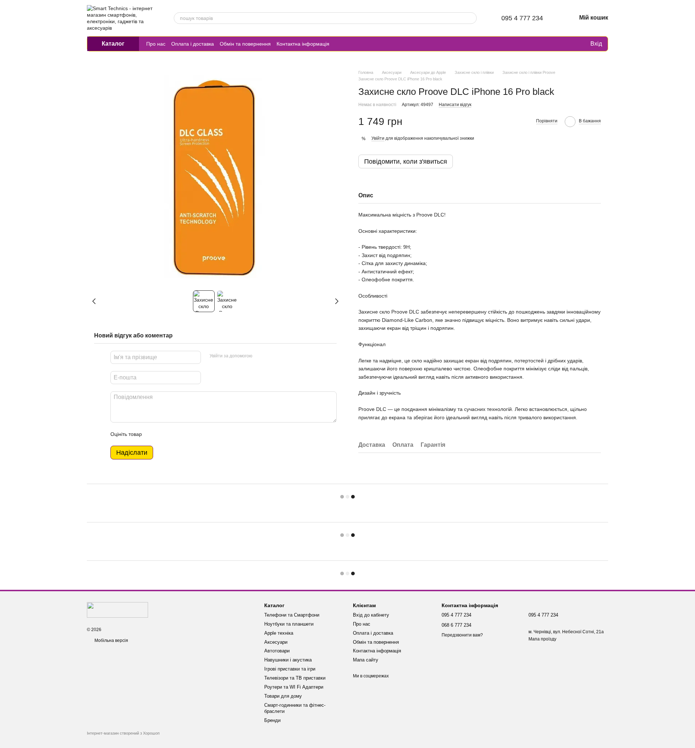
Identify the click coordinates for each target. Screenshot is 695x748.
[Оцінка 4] (188, 434)
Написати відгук (455, 104)
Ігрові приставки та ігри (289, 669)
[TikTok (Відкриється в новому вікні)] (348, 44)
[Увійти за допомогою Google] (272, 356)
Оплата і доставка (192, 44)
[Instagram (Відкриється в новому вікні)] (339, 44)
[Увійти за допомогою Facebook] (260, 356)
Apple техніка (278, 633)
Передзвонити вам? (462, 635)
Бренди (272, 720)
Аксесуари (275, 642)
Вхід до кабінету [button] (371, 615)
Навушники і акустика (288, 660)
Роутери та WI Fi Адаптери (293, 687)
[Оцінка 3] (177, 434)
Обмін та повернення (245, 44)
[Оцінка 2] (165, 434)
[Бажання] (569, 43)
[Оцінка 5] (200, 434)
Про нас (155, 44)
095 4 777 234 (522, 18)
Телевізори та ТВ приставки (294, 678)
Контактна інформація (303, 44)
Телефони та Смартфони (291, 615)
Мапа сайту (365, 660)
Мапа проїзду (542, 639)
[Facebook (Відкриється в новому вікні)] (357, 44)
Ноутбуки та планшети (288, 624)
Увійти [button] (377, 138)
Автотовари (277, 651)
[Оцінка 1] (154, 434)
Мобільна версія (110, 640)
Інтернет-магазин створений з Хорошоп (123, 733)
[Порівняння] (555, 43)
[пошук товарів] (471, 18)
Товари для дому (283, 696)
